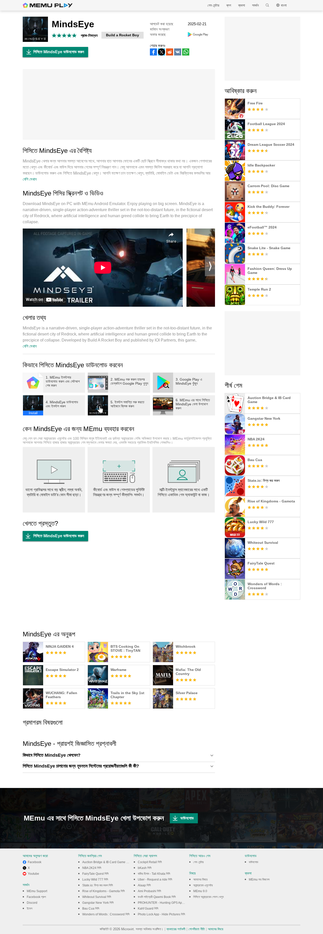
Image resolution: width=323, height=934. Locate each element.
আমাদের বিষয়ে (200, 879)
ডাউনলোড (187, 818)
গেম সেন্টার (213, 5)
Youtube (33, 873)
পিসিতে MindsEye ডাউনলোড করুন (58, 52)
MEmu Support (37, 891)
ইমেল (29, 908)
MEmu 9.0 (200, 891)
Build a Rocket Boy (122, 35)
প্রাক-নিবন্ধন (89, 35)
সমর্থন (255, 5)
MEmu (48, 5)
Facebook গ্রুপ (36, 897)
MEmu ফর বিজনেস (259, 879)
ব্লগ (228, 5)
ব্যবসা (241, 5)
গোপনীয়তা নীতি (197, 929)
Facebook (34, 862)
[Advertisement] (119, 104)
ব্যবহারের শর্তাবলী (176, 929)
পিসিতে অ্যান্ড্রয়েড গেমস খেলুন (208, 897)
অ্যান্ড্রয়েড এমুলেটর (203, 885)
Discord (32, 902)
